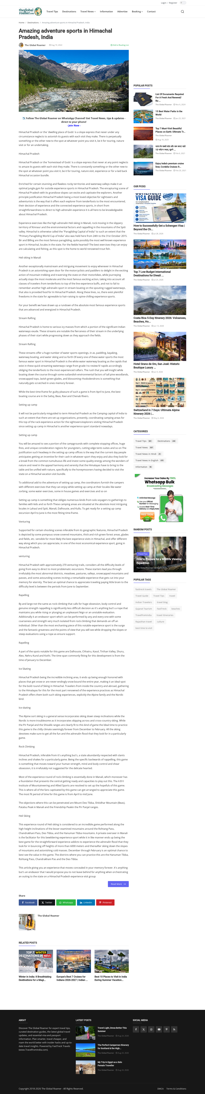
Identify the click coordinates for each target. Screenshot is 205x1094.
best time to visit (144, 628)
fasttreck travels (144, 589)
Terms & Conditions (176, 1088)
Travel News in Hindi (148, 453)
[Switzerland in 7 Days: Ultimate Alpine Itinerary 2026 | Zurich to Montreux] (160, 392)
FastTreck (161, 608)
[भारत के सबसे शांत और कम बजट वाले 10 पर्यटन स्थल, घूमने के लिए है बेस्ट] (143, 151)
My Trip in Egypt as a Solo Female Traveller (110, 1064)
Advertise (122, 11)
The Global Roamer (48, 915)
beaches (176, 608)
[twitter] (143, 1029)
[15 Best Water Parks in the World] (143, 116)
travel (172, 595)
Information (106, 11)
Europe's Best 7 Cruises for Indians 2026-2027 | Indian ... (72, 978)
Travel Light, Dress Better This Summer (112, 1029)
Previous (139, 554)
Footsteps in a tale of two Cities (155, 563)
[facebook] (136, 1029)
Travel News (144, 447)
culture (160, 621)
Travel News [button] (87, 11)
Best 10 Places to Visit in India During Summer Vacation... (111, 978)
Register (173, 2)
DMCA (160, 1088)
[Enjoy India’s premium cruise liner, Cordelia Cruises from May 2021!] (143, 168)
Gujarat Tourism (144, 608)
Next (180, 554)
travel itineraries (165, 615)
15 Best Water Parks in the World (168, 113)
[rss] (174, 1029)
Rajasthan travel (144, 621)
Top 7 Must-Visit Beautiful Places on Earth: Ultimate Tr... (170, 130)
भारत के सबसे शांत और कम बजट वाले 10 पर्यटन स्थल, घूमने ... (170, 148)
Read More (117, 884)
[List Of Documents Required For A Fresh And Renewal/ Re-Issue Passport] (143, 99)
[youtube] (159, 1029)
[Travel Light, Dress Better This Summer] (85, 1033)
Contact (151, 11)
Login (163, 2)
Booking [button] (136, 11)
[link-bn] (160, 499)
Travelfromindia (144, 615)
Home (21, 22)
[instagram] (151, 1029)
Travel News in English (149, 460)
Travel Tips (52, 11)
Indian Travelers (144, 602)
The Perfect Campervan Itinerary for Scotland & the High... (113, 1047)
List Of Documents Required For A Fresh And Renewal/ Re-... (169, 97)
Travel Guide (142, 595)
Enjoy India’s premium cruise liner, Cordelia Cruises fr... (169, 165)
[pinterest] (166, 1029)
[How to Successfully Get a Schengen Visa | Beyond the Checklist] (160, 208)
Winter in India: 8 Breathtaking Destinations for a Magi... (35, 978)
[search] (182, 11)
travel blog (162, 602)
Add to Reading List (120, 45)
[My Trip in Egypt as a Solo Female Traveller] (85, 1067)
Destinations (69, 11)
